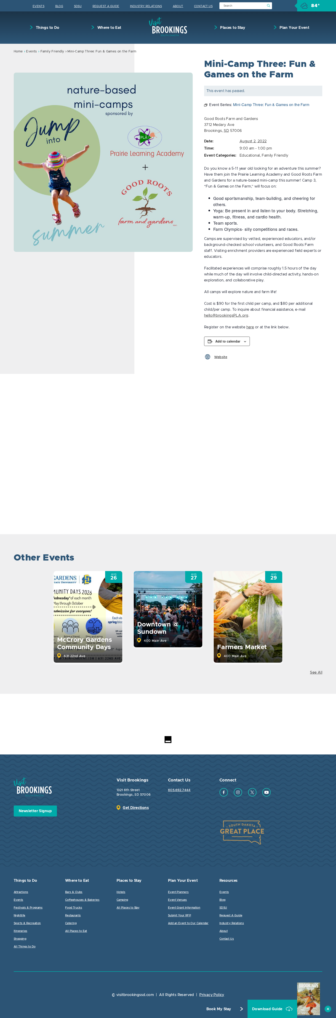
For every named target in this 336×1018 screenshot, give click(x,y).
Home (18, 51)
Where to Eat (108, 28)
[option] (103, 162)
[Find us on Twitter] (252, 795)
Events (38, 6)
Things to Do (47, 28)
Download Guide (267, 1009)
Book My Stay (218, 1009)
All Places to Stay (128, 907)
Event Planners (178, 892)
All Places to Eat (76, 931)
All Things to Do (24, 946)
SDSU (78, 6)
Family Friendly (52, 51)
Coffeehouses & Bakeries (82, 899)
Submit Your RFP (179, 915)
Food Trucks (73, 907)
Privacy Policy (211, 995)
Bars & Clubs (74, 892)
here (250, 327)
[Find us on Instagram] (238, 795)
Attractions (21, 892)
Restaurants (73, 915)
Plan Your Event (294, 28)
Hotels (121, 892)
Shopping (20, 938)
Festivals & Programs (28, 907)
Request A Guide (106, 6)
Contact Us (203, 6)
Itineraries (20, 931)
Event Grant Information (184, 907)
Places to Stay (232, 28)
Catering (71, 923)
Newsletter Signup (35, 811)
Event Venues (177, 899)
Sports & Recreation (27, 923)
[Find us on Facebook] (223, 795)
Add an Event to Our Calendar (188, 923)
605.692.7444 (179, 790)
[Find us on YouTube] (266, 795)
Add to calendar (227, 341)
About (178, 6)
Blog (59, 6)
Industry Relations (146, 6)
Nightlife (19, 915)
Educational (250, 155)
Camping (122, 899)
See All (316, 672)
